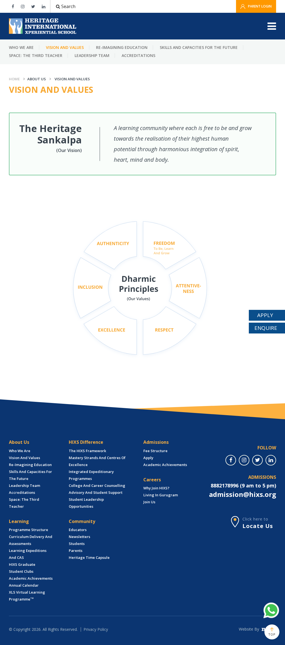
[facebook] (230, 460)
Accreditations (138, 55)
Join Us (149, 501)
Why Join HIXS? (156, 487)
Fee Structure (155, 450)
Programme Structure (28, 529)
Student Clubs (21, 571)
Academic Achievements (31, 578)
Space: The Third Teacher (35, 55)
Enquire (265, 328)
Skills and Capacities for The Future (199, 47)
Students (77, 543)
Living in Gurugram (160, 494)
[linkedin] (271, 460)
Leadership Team (92, 55)
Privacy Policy (95, 629)
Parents (75, 550)
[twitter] (257, 460)
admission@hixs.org (242, 494)
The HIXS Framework (87, 450)
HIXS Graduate (22, 564)
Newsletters (79, 536)
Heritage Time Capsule (89, 557)
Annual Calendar (24, 585)
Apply (148, 457)
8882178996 (225, 485)
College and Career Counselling (97, 485)
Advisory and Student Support (95, 492)
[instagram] (244, 460)
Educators (78, 529)
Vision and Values (65, 47)
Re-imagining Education (122, 47)
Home (14, 78)
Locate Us (257, 526)
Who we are (21, 47)
